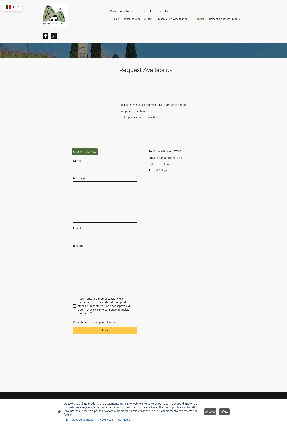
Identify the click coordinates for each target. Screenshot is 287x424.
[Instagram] (54, 36)
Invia (105, 330)
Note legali (106, 419)
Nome (77, 161)
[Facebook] (45, 36)
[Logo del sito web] (54, 14)
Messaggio (79, 178)
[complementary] (12, 7)
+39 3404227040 (171, 151)
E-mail (77, 228)
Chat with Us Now (85, 151)
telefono (78, 246)
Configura (124, 419)
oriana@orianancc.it (169, 158)
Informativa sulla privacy (79, 419)
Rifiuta (224, 411)
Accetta (210, 411)
